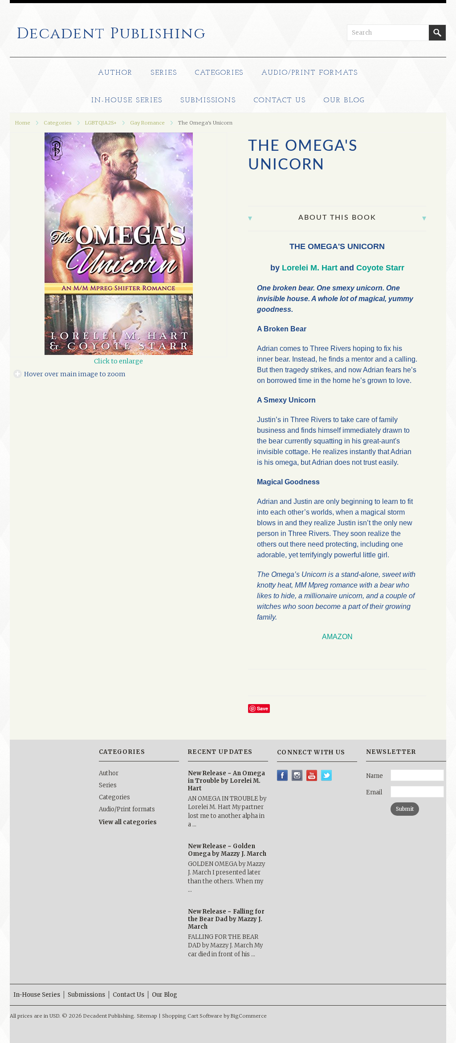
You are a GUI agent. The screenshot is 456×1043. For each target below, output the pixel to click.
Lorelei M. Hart (310, 267)
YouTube (312, 775)
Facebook (282, 775)
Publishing (111, 34)
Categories (219, 73)
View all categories (128, 822)
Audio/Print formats (309, 73)
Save (262, 708)
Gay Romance (147, 123)
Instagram (297, 775)
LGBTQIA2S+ (101, 123)
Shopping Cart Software (192, 1016)
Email (374, 792)
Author (115, 73)
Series (164, 73)
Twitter (326, 775)
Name (374, 776)
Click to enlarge (118, 361)
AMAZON (337, 636)
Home (22, 123)
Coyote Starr (380, 267)
